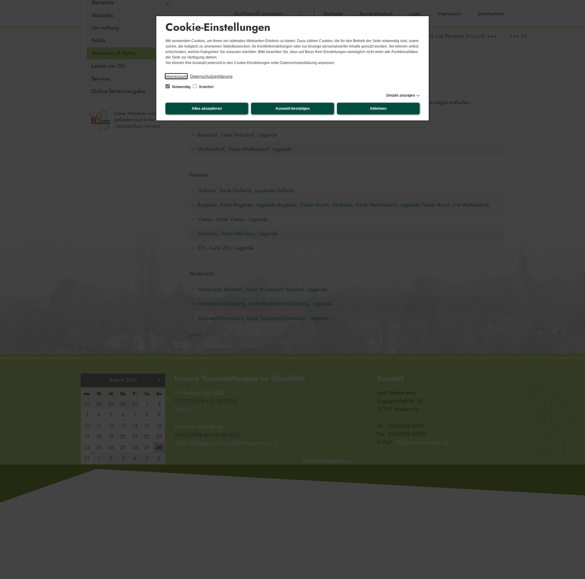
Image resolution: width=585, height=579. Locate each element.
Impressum (176, 76)
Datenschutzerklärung (211, 76)
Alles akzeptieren (207, 108)
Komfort (206, 87)
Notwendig (181, 87)
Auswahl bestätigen (292, 108)
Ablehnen (378, 108)
